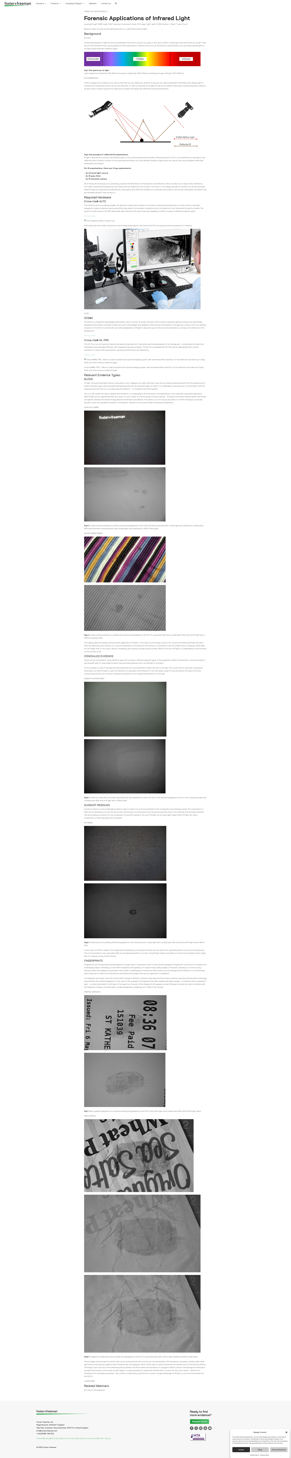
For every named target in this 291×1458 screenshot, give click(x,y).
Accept (241, 1449)
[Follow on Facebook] (191, 1428)
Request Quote (199, 1421)
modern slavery (104, 1438)
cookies (39, 1438)
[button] (286, 1432)
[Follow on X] (196, 1428)
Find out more (89, 216)
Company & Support (74, 3)
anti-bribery (56, 1438)
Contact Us (106, 3)
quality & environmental (87, 1438)
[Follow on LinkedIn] (205, 1428)
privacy (47, 1438)
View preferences (279, 1449)
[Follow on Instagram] (201, 1428)
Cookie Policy (254, 1455)
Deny (260, 1449)
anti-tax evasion (69, 1438)
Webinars (93, 3)
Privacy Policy (264, 1455)
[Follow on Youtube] (210, 1428)
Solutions (40, 3)
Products (55, 3)
